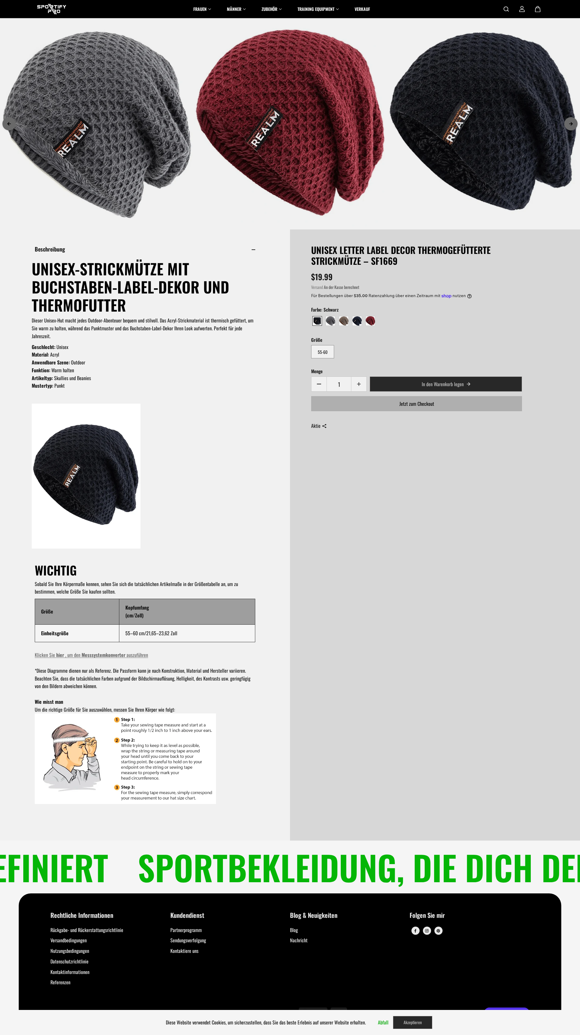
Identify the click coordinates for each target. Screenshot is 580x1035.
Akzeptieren (413, 1022)
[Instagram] (427, 931)
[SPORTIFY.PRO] (52, 9)
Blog (294, 930)
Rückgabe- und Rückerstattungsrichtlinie (86, 930)
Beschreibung (50, 249)
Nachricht (299, 940)
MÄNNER (234, 9)
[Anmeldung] (522, 9)
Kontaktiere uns (184, 950)
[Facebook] (415, 931)
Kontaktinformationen (69, 972)
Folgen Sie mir (427, 916)
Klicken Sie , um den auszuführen (91, 654)
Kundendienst (187, 916)
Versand (317, 287)
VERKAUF (362, 9)
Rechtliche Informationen (81, 916)
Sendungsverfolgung (188, 940)
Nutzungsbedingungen (69, 950)
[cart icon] (537, 9)
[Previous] (9, 123)
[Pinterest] (438, 931)
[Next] (571, 123)
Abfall (383, 1022)
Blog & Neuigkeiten (313, 916)
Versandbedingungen (68, 940)
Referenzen (60, 982)
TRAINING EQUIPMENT (316, 9)
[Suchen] (506, 9)
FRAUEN (200, 9)
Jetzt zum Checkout (416, 403)
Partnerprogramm (186, 930)
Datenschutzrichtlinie (69, 961)
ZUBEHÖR (269, 9)
